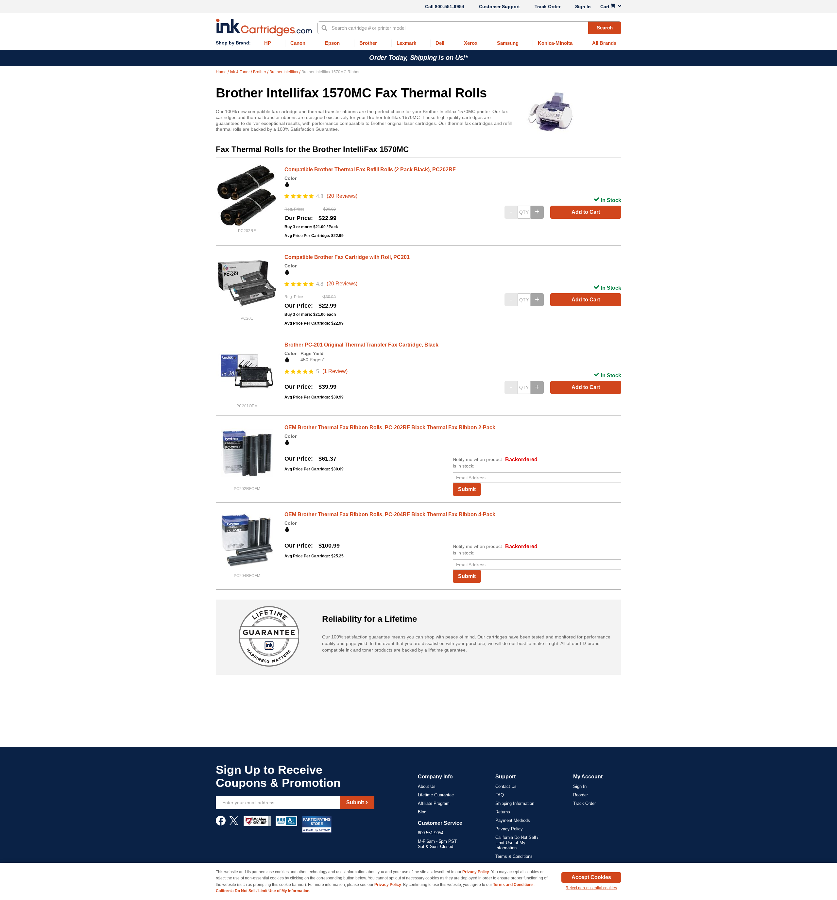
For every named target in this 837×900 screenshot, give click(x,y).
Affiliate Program (434, 803)
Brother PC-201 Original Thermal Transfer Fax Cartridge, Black (361, 345)
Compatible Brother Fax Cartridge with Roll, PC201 (347, 257)
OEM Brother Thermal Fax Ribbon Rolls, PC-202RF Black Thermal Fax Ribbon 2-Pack (389, 427)
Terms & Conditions (514, 856)
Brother (260, 72)
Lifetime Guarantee (436, 794)
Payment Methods (512, 820)
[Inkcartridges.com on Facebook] (221, 823)
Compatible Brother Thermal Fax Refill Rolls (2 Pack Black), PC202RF (370, 169)
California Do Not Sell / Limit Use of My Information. (263, 891)
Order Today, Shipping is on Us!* (418, 57)
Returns (502, 811)
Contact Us (506, 786)
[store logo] (264, 27)
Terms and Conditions (513, 884)
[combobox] (469, 28)
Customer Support (499, 6)
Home (222, 72)
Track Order (547, 6)
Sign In (583, 6)
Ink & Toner (240, 72)
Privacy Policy (509, 828)
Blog (422, 811)
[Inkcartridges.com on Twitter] (234, 823)
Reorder (580, 794)
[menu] (418, 43)
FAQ (499, 794)
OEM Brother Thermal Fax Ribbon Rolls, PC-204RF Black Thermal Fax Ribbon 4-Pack (389, 514)
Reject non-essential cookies (591, 888)
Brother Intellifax (284, 72)
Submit (467, 489)
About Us (427, 786)
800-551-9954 (449, 6)
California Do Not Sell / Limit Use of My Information (516, 842)
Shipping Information (514, 803)
